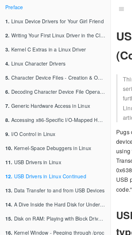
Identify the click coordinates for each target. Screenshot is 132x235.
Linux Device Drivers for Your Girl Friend (54, 21)
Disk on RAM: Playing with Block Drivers (55, 218)
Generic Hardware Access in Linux (47, 105)
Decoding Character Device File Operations (58, 91)
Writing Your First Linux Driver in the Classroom (58, 35)
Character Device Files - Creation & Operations (58, 77)
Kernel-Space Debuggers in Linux (48, 147)
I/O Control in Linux (30, 133)
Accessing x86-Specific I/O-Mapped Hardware (58, 119)
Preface (14, 7)
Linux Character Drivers (35, 63)
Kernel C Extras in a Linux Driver (45, 49)
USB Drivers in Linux (33, 162)
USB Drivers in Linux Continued (45, 176)
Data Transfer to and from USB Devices (55, 190)
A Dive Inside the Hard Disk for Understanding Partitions (58, 204)
